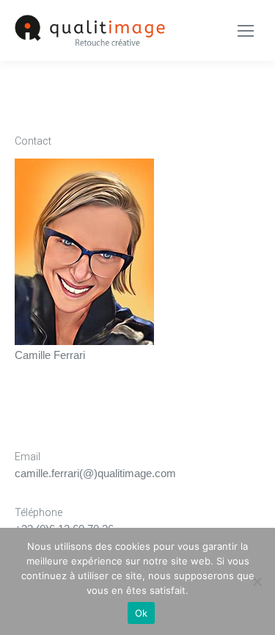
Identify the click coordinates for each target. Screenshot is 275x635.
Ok (141, 613)
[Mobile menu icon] (245, 31)
